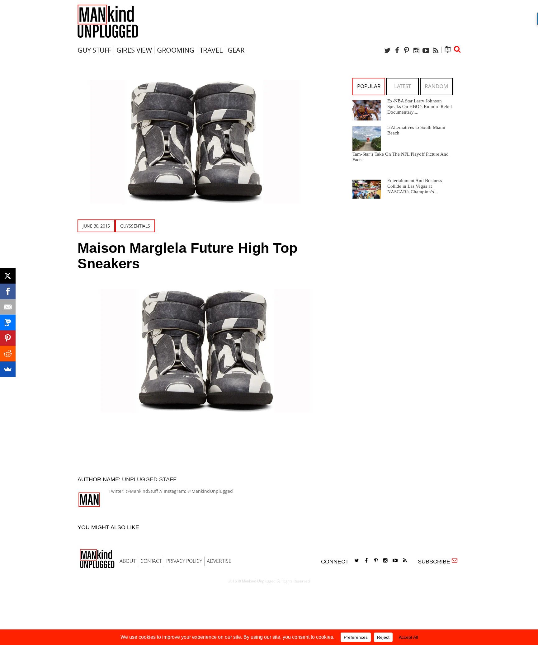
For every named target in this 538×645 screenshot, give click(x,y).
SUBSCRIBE (435, 561)
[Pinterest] (406, 50)
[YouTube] (426, 50)
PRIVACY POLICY (184, 561)
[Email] (8, 307)
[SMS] (8, 322)
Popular (369, 86)
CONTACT (151, 561)
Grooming (175, 49)
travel (211, 49)
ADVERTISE (219, 561)
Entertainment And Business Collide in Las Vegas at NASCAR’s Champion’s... (414, 186)
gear (236, 49)
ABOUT (128, 561)
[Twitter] (387, 50)
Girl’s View (134, 49)
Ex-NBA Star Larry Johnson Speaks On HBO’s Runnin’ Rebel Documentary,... (419, 106)
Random (436, 86)
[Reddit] (8, 353)
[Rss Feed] (435, 50)
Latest (402, 86)
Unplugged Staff (149, 479)
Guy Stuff (94, 49)
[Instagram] (416, 50)
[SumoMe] (8, 369)
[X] (8, 276)
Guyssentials (135, 226)
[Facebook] (397, 50)
